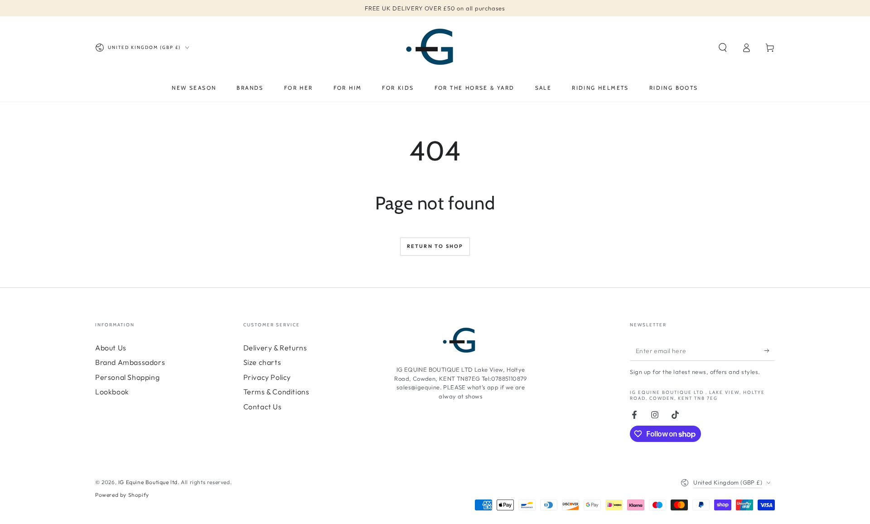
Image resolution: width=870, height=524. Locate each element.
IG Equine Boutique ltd (148, 482)
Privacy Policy (267, 377)
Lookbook (112, 391)
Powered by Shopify (122, 494)
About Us (110, 347)
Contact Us (262, 406)
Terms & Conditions (276, 391)
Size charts (262, 362)
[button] (723, 48)
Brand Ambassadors (130, 362)
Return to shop (435, 246)
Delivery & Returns (275, 347)
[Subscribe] (769, 350)
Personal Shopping (127, 377)
